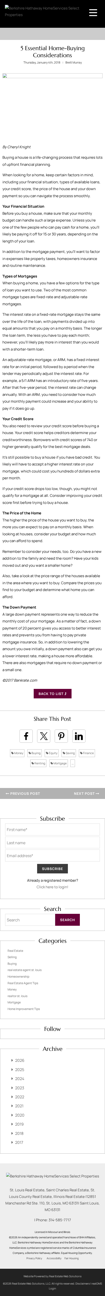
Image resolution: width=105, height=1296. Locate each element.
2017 (19, 1142)
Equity (52, 753)
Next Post (85, 793)
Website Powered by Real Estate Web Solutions (52, 1276)
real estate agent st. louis (25, 970)
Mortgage (60, 763)
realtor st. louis (17, 996)
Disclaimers (82, 1283)
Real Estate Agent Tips (23, 983)
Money (18, 753)
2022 (19, 1097)
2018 (19, 1133)
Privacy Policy (34, 1258)
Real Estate (15, 951)
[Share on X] (43, 736)
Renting (39, 763)
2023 (19, 1088)
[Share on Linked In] (78, 736)
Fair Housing (71, 1258)
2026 (19, 1060)
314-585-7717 (60, 1219)
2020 (19, 1115)
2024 (19, 1078)
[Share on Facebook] (26, 736)
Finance (88, 753)
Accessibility (54, 1258)
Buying (36, 753)
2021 (19, 1106)
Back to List (51, 693)
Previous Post (24, 793)
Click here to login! (52, 886)
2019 (19, 1124)
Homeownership (18, 976)
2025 (19, 1069)
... (73, 763)
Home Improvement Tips (24, 1009)
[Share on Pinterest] (61, 736)
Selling (12, 957)
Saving (70, 753)
